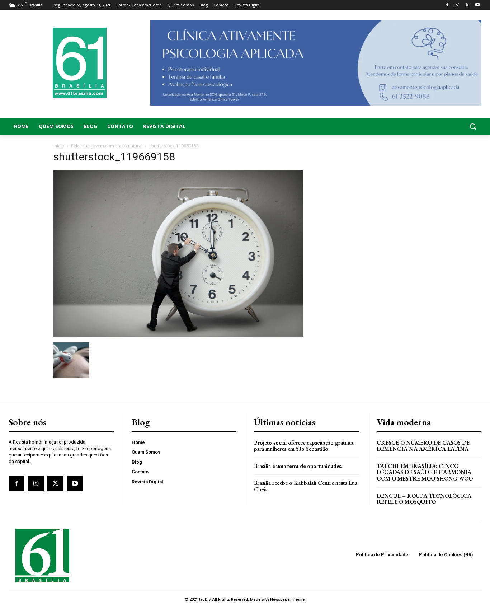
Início (58, 146)
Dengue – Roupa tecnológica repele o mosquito (424, 499)
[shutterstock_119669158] (178, 335)
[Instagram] (457, 5)
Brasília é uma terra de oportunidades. (298, 466)
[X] (467, 5)
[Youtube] (477, 5)
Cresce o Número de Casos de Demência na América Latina (423, 446)
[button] (429, 126)
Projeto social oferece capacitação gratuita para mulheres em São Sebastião (303, 446)
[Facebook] (447, 5)
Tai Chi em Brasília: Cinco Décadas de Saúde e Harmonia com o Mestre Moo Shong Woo (425, 472)
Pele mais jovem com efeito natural (106, 146)
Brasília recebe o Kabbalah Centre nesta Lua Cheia (305, 486)
